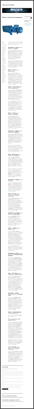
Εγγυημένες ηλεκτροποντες (27, 25)
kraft (2, 46)
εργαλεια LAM (3, 70)
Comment (3, 370)
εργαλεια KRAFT (4, 68)
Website (3, 383)
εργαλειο (3, 75)
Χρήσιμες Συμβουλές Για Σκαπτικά (28, 24)
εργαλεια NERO (4, 74)
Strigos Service (3, 43)
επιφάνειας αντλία (4, 65)
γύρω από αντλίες (14, 128)
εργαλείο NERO (4, 81)
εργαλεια (3, 67)
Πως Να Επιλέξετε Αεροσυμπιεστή (28, 23)
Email (3, 380)
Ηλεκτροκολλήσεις (4, 45)
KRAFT (16, 99)
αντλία (3, 61)
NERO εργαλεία (4, 59)
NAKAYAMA (3, 52)
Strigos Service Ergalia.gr (8, 4)
